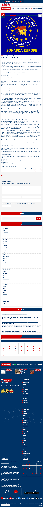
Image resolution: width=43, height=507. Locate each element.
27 (33, 353)
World (4, 303)
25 (21, 353)
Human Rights (6, 55)
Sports (4, 290)
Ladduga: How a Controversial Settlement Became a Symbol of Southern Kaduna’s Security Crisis (10, 479)
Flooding (4, 260)
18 (21, 350)
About (26, 503)
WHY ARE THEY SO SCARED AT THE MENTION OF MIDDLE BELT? (14, 364)
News (4, 275)
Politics (4, 282)
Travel (4, 297)
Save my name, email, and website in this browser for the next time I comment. (19, 203)
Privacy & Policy (38, 503)
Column (4, 237)
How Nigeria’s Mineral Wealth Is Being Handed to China (14, 314)
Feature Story (6, 256)
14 (39, 348)
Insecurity (12, 55)
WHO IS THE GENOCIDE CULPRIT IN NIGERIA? (8, 372)
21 (39, 350)
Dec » (40, 341)
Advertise (31, 503)
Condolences (6, 239)
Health (4, 264)
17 (15, 350)
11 (21, 348)
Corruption (5, 241)
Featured (5, 258)
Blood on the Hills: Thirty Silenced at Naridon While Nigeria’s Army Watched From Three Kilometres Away (10, 468)
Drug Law (5, 245)
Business (5, 234)
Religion (4, 286)
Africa (4, 230)
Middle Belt (5, 273)
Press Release (6, 284)
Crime (4, 243)
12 (27, 348)
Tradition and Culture (7, 296)
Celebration (5, 235)
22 (3, 353)
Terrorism (5, 294)
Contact (40, 505)
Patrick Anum (6, 279)
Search (21, 213)
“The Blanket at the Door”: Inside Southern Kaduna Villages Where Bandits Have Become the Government (10, 473)
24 (15, 353)
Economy (5, 247)
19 (27, 350)
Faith (4, 252)
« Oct (37, 341)
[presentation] (39, 8)
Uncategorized (6, 301)
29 (3, 355)
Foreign (4, 262)
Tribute (4, 299)
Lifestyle (4, 271)
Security (4, 288)
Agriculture (5, 232)
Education (5, 249)
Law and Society (6, 269)
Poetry (4, 281)
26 (27, 353)
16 (9, 350)
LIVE (7, 491)
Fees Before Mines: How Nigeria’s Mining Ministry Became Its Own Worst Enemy (19, 331)
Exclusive (5, 251)
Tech (4, 292)
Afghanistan (5, 228)
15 (3, 350)
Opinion (4, 277)
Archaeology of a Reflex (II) (34, 364)
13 (33, 348)
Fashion (4, 254)
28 (39, 353)
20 (33, 350)
